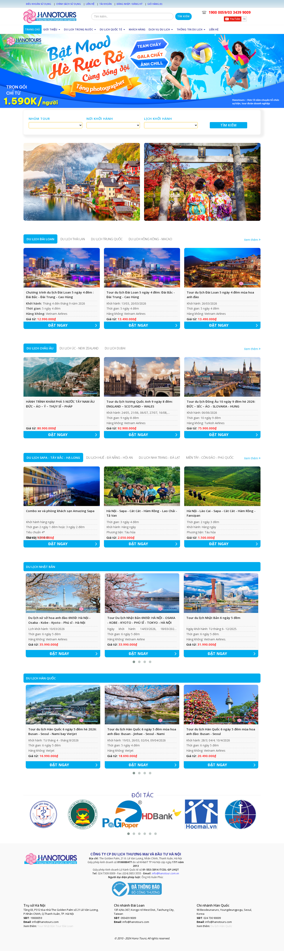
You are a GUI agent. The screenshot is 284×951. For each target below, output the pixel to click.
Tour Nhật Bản (46, 926)
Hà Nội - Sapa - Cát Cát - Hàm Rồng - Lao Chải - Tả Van (141, 513)
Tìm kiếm (183, 16)
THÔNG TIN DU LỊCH (190, 29)
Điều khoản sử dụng (38, 3)
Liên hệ (90, 3)
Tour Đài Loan (64, 926)
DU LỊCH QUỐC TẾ (111, 29)
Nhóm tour (39, 118)
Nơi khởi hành (99, 118)
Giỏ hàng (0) (154, 3)
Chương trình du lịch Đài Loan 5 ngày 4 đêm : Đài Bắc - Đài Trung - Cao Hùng (60, 294)
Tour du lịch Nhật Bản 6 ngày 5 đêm (213, 618)
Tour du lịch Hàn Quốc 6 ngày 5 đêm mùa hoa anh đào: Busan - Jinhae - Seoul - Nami (141, 731)
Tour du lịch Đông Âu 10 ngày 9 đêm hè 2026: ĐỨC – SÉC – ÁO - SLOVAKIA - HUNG (221, 403)
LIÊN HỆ (214, 29)
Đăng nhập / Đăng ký (129, 3)
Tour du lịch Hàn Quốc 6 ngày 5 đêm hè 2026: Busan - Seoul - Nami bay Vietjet (62, 731)
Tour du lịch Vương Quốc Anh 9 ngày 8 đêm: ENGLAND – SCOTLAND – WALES (139, 403)
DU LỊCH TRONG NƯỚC (79, 29)
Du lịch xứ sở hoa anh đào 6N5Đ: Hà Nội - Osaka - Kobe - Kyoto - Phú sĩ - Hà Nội (59, 620)
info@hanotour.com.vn (165, 873)
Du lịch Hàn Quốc (221, 926)
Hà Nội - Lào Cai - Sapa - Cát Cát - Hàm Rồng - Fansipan (221, 513)
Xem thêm (251, 240)
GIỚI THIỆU (50, 29)
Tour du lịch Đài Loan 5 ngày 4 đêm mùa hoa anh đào (220, 294)
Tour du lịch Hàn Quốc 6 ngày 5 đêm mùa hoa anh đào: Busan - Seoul (220, 731)
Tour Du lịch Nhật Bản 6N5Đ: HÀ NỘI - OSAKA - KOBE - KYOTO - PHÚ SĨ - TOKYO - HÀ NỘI (141, 620)
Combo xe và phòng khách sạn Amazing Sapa (60, 511)
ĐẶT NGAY (58, 325)
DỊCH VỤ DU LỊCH (160, 29)
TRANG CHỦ (32, 29)
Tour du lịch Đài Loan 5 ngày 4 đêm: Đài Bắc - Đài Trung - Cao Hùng (140, 294)
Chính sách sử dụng (68, 3)
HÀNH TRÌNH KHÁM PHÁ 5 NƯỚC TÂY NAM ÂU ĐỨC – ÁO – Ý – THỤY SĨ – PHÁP (60, 403)
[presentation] (40, 239)
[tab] (40, 239)
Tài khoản (105, 3)
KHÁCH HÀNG (137, 29)
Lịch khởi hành (158, 118)
